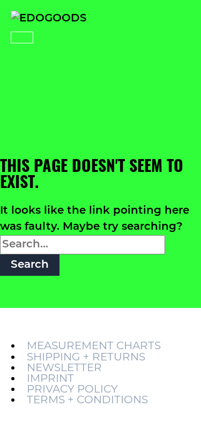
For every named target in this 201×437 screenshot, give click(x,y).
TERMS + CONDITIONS (87, 399)
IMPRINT (50, 378)
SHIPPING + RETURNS (86, 356)
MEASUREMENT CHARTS (94, 345)
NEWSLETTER (64, 367)
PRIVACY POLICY (72, 388)
